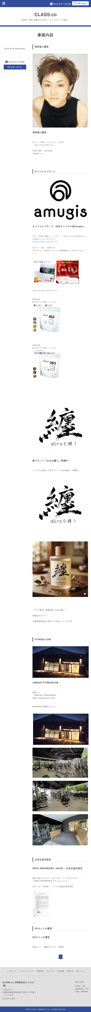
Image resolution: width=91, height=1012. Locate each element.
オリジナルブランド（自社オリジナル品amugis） (59, 226)
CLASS (61, 142)
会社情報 (60, 971)
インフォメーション (26, 971)
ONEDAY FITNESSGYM (45, 682)
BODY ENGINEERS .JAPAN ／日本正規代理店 (57, 868)
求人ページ (80, 971)
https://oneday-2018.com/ (44, 698)
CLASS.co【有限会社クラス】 (40, 1009)
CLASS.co (45, 14)
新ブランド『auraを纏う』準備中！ (51, 460)
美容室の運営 (39, 132)
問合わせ (70, 971)
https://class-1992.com (43, 145)
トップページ (11, 971)
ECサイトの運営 (41, 937)
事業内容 (40, 971)
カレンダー (50, 971)
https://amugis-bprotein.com (45, 242)
